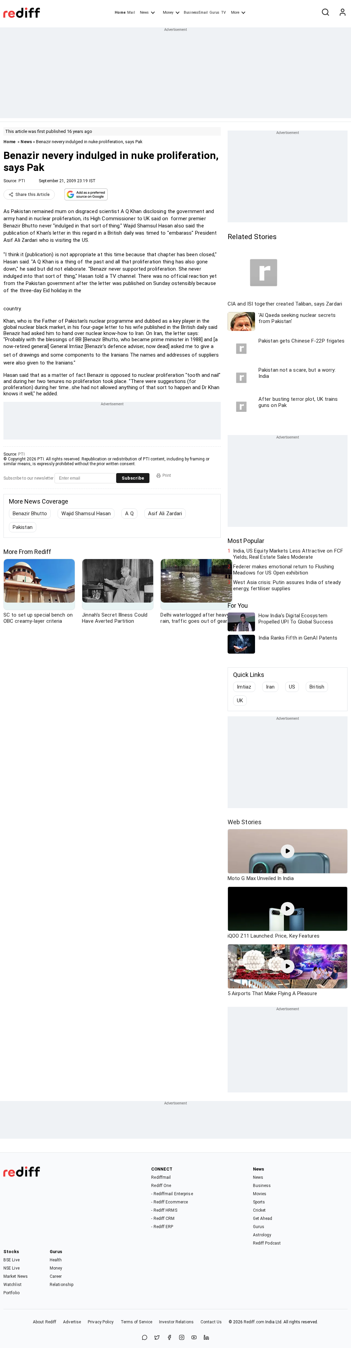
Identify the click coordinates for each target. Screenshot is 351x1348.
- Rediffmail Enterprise (172, 1193)
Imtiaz (244, 687)
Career (56, 1276)
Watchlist (12, 1284)
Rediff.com (254, 1322)
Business (262, 1185)
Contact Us (211, 1322)
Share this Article (32, 194)
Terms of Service (137, 1322)
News (144, 12)
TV (223, 12)
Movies (260, 1193)
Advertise (72, 1322)
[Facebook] (169, 1338)
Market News (15, 1276)
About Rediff (44, 1322)
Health (56, 1260)
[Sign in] (342, 12)
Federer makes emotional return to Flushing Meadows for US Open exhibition (283, 570)
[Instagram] (181, 1338)
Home (120, 12)
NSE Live (11, 1268)
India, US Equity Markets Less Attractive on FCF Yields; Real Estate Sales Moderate (288, 554)
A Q (129, 513)
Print (166, 475)
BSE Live (11, 1260)
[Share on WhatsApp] (144, 1338)
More (235, 12)
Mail (131, 12)
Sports (259, 1202)
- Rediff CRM (162, 1218)
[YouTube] (194, 1338)
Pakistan (23, 527)
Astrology (262, 1235)
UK (240, 700)
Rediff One (161, 1185)
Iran (270, 687)
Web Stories (245, 822)
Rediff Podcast (267, 1243)
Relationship (61, 1284)
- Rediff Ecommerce (169, 1202)
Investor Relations (176, 1322)
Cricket (259, 1210)
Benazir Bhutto (30, 513)
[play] (287, 851)
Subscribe (133, 478)
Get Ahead (263, 1218)
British (317, 687)
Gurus (214, 12)
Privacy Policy (100, 1322)
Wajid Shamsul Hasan (86, 513)
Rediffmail (161, 1177)
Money (168, 12)
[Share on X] (157, 1338)
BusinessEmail (196, 12)
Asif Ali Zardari (165, 513)
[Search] (325, 12)
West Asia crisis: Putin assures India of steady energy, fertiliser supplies (287, 585)
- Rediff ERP (162, 1226)
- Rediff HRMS (164, 1210)
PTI (22, 180)
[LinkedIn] (206, 1338)
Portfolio (11, 1292)
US (292, 687)
